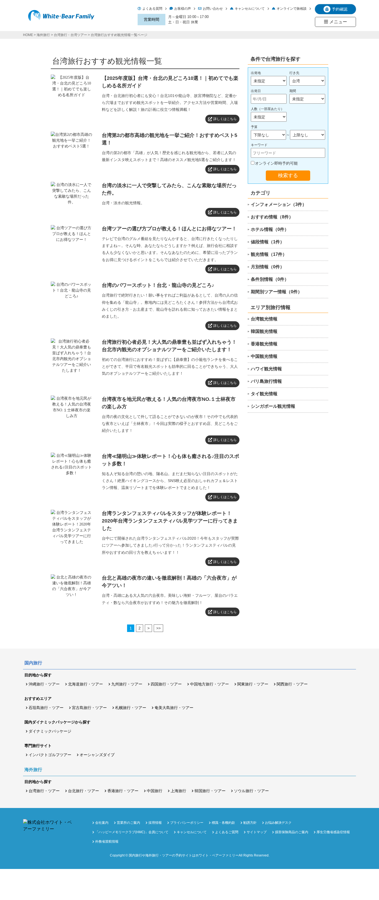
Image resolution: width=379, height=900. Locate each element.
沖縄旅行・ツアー (44, 684)
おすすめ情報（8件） (272, 217)
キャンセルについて (250, 9)
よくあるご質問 (226, 832)
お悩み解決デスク (278, 823)
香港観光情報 (264, 343)
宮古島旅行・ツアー (89, 707)
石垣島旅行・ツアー (46, 707)
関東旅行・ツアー (252, 684)
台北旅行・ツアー (83, 791)
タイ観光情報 (264, 393)
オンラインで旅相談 (292, 9)
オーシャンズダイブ (97, 755)
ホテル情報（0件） (270, 229)
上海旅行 (178, 791)
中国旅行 (154, 791)
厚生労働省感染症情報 (333, 832)
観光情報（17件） (269, 254)
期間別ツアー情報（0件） (276, 291)
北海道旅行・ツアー (85, 684)
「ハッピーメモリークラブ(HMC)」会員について (131, 832)
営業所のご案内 (128, 823)
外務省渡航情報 (106, 841)
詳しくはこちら (225, 119)
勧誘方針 (250, 823)
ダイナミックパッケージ (50, 731)
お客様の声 (182, 9)
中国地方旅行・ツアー (209, 684)
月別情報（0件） (267, 266)
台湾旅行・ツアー (44, 791)
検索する (288, 175)
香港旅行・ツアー (122, 791)
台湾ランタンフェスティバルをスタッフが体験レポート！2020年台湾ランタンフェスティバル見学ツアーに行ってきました (170, 521)
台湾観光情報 (264, 319)
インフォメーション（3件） (279, 204)
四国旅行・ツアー (166, 684)
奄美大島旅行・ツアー (174, 707)
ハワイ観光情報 (266, 368)
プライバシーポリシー (186, 823)
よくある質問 (152, 9)
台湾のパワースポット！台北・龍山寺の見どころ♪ (158, 285)
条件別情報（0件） (270, 279)
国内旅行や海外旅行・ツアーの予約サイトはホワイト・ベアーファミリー (184, 855)
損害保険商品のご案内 (291, 832)
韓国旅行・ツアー (210, 791)
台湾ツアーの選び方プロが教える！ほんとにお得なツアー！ (169, 228)
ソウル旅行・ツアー (251, 791)
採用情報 (155, 823)
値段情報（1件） (267, 241)
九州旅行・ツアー (126, 684)
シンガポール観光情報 (273, 406)
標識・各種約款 (223, 823)
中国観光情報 (264, 356)
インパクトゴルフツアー (50, 755)
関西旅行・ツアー (292, 684)
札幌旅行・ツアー (130, 707)
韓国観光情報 (264, 331)
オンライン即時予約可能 (276, 163)
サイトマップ (257, 832)
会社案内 (101, 823)
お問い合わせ (213, 9)
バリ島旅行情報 (266, 381)
